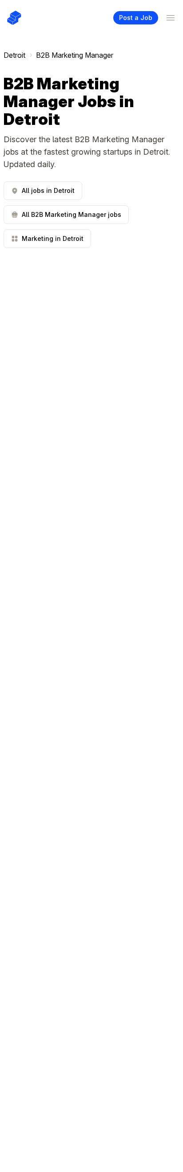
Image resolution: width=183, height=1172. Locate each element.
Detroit (14, 55)
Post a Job (135, 17)
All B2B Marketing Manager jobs (71, 214)
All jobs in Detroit (48, 190)
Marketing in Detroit (53, 238)
